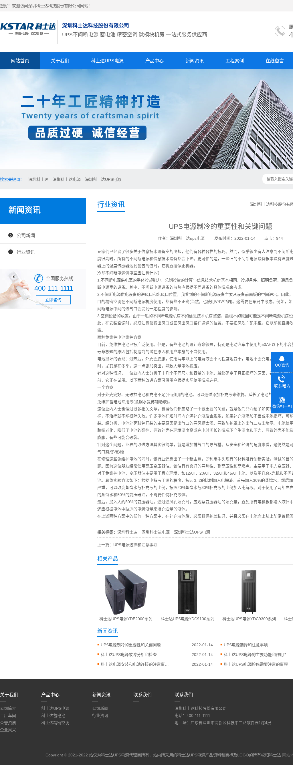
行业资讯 (26, 252)
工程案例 (234, 60)
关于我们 (60, 60)
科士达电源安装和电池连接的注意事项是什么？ (135, 664)
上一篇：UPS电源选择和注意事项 (127, 544)
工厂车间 (8, 715)
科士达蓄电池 (53, 715)
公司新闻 (26, 235)
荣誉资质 (8, 722)
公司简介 (8, 708)
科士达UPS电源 (107, 60)
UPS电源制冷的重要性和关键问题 (131, 645)
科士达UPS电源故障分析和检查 (129, 654)
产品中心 (154, 60)
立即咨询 (53, 300)
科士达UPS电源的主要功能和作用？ (256, 654)
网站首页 (20, 60)
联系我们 (142, 694)
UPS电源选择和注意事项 (246, 645)
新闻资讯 (194, 60)
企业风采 (8, 730)
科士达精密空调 (55, 722)
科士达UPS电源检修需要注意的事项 (256, 664)
